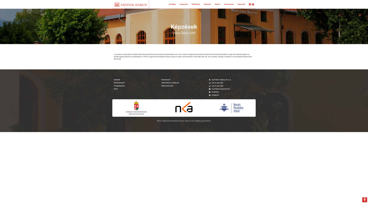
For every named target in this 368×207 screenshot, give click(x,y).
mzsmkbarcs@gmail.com (221, 89)
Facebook (215, 92)
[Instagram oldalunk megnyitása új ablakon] (253, 4)
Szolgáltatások (119, 86)
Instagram (215, 95)
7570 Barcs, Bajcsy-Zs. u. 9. (221, 80)
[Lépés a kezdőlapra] (130, 4)
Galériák (117, 80)
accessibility (365, 199)
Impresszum (165, 80)
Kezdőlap (172, 4)
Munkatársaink (119, 83)
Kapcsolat (241, 4)
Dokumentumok (167, 86)
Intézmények (229, 4)
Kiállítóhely (196, 4)
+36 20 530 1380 (217, 83)
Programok (184, 4)
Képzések (207, 4)
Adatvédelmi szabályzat (170, 83)
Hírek (116, 89)
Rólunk (217, 4)
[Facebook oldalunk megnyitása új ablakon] (250, 4)
